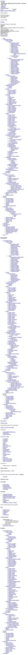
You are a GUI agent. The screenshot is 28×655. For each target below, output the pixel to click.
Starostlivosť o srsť (12, 146)
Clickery (7, 204)
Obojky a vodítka (9, 40)
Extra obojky (13, 166)
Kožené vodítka (14, 65)
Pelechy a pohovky (12, 90)
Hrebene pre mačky (15, 147)
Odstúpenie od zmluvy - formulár (10, 502)
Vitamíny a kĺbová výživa (13, 178)
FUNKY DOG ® (6, 454)
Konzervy (10, 180)
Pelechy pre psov (11, 93)
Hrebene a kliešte (11, 145)
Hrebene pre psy (14, 149)
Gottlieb (4, 455)
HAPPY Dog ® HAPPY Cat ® (12, 183)
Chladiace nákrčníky (12, 101)
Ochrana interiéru (9, 217)
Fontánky (10, 138)
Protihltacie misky (12, 111)
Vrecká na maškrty (9, 198)
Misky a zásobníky (12, 107)
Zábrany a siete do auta (10, 218)
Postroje (7, 74)
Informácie (5, 225)
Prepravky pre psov (10, 210)
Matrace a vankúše (12, 92)
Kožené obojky (14, 46)
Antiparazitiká (11, 144)
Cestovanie (5, 206)
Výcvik (4, 197)
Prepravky (13, 212)
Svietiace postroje (14, 83)
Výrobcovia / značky (5, 436)
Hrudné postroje (14, 77)
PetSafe (12, 160)
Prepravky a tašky (12, 211)
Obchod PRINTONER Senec (9, 431)
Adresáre (15, 57)
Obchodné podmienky (10, 226)
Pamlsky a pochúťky (12, 179)
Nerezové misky (11, 106)
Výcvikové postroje (10, 200)
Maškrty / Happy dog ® (16, 187)
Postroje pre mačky (12, 84)
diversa (4, 448)
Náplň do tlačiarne (7, 434)
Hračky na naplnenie (12, 121)
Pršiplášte (10, 98)
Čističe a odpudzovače (13, 143)
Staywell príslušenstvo (13, 170)
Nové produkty (6, 485)
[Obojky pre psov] (4, 8)
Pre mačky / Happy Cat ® (13, 190)
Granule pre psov (11, 176)
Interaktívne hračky (12, 130)
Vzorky (9, 177)
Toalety (9, 154)
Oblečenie (8, 94)
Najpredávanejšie (6, 486)
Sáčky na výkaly (14, 137)
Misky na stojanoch (12, 108)
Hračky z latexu (11, 119)
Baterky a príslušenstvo (13, 164)
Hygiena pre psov (12, 140)
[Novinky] (3, 1)
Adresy (4, 513)
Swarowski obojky (15, 50)
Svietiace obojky (14, 48)
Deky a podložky (11, 91)
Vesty (9, 96)
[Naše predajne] (4, 423)
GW (4, 456)
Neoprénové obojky (15, 42)
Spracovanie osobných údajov (12, 229)
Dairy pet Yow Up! (7, 445)
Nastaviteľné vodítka (15, 60)
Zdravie (4, 196)
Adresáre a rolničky (15, 55)
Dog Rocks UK (6, 449)
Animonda (5, 441)
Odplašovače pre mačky (13, 167)
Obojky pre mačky (15, 52)
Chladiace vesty (11, 100)
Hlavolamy (13, 131)
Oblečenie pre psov (12, 103)
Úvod (4, 38)
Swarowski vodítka (15, 70)
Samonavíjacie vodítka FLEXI (17, 59)
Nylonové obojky (14, 47)
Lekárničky (10, 151)
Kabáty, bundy (11, 97)
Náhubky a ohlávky (10, 85)
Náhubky (10, 86)
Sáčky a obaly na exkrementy (14, 136)
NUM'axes (13, 162)
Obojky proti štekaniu (12, 159)
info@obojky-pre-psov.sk (8, 525)
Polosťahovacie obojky (15, 45)
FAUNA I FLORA (7, 451)
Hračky (7, 113)
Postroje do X (14, 79)
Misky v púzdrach (12, 110)
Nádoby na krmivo (9, 195)
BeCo (4, 443)
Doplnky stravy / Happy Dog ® (17, 189)
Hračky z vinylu (11, 118)
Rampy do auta (9, 219)
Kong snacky (13, 127)
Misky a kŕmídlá (9, 104)
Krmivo (4, 173)
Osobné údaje (6, 514)
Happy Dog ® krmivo (7, 460)
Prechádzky (8, 171)
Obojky (9, 41)
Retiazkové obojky (15, 44)
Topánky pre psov (12, 99)
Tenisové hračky (11, 132)
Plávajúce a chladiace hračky (14, 129)
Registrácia (3, 5)
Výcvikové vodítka (10, 199)
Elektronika (8, 157)
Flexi (4, 452)
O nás (7, 233)
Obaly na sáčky (14, 141)
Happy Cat (5, 457)
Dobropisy (5, 512)
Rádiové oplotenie (12, 158)
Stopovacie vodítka (15, 64)
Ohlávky (10, 87)
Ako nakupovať (6, 224)
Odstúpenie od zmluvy (10, 228)
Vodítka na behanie (15, 71)
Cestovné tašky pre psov (16, 213)
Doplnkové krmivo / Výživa (11, 192)
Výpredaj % (5, 223)
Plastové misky (11, 112)
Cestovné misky (9, 207)
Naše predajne (3, 420)
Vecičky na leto (9, 220)
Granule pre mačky (12, 182)
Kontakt (2, 2)
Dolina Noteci (6, 450)
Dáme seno (5, 447)
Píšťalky (7, 203)
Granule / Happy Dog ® (16, 185)
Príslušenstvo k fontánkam (16, 139)
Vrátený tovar (6, 511)
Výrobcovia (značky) (7, 487)
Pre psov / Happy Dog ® (13, 184)
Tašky (15, 216)
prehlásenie (21, 474)
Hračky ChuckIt (11, 124)
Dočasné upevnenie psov (11, 205)
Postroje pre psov (11, 75)
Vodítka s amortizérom (15, 72)
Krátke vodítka (14, 66)
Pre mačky (8, 172)
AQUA (4, 442)
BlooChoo (5, 444)
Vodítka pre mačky (15, 73)
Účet (2, 507)
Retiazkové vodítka (15, 68)
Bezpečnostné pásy (10, 209)
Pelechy (7, 88)
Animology (5, 439)
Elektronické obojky (12, 165)
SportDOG (13, 163)
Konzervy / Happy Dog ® (16, 186)
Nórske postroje (14, 78)
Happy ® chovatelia (12, 191)
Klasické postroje (14, 80)
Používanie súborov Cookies (12, 230)
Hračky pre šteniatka (12, 117)
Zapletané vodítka (14, 67)
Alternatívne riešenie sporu (11, 231)
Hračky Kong (11, 126)
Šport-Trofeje (6, 433)
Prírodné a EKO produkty (13, 156)
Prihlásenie (3, 7)
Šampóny (13, 150)
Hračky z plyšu (11, 120)
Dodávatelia (5, 489)
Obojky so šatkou (14, 51)
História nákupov (6, 509)
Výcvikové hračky (9, 202)
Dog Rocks (10, 153)
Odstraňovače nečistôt (12, 152)
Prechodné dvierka (9, 169)
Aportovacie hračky (12, 133)
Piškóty (7, 193)
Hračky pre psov (11, 114)
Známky (7, 222)
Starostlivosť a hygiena (10, 134)
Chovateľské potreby (7, 39)
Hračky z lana (11, 123)
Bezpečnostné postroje (15, 81)
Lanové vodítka (14, 61)
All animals (5, 438)
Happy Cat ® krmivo (7, 458)
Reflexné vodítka (14, 63)
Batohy (15, 215)
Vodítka (10, 58)
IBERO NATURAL (10, 174)
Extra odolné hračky (12, 125)
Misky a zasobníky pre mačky (14, 105)
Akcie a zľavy (6, 484)
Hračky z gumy (11, 116)
